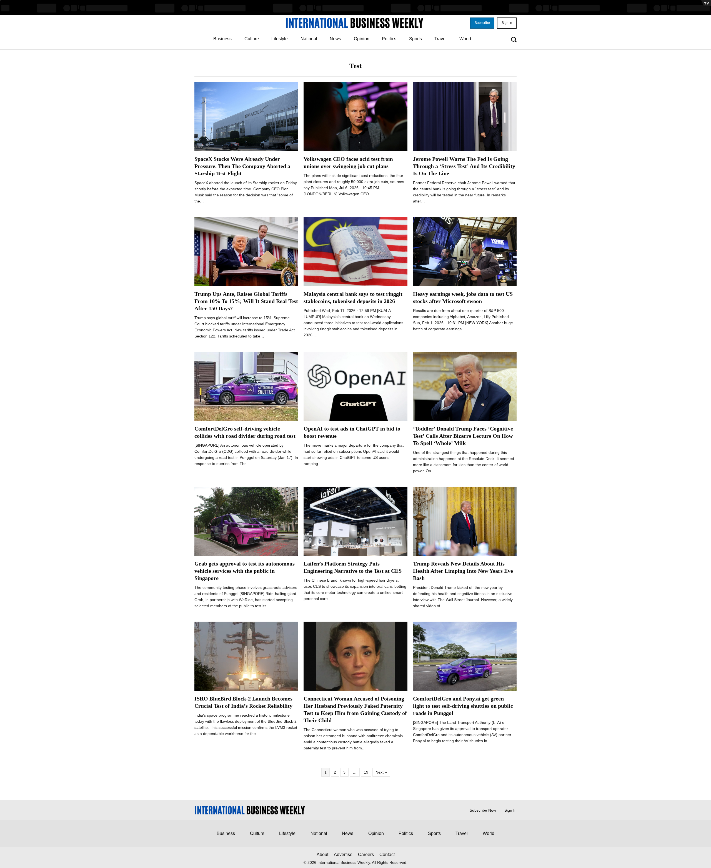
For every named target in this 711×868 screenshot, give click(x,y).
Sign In (510, 810)
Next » (381, 772)
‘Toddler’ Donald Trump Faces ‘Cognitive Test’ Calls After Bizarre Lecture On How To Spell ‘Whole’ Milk (463, 436)
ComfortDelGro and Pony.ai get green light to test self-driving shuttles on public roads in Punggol (463, 706)
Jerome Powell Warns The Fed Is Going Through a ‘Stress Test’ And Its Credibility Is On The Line (464, 166)
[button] (482, 23)
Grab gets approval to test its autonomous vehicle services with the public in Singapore (244, 571)
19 (366, 772)
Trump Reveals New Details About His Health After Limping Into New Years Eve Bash (463, 571)
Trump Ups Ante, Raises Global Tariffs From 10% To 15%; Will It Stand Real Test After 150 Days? (246, 301)
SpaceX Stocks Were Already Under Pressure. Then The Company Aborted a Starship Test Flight (242, 166)
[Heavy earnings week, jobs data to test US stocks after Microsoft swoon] (465, 251)
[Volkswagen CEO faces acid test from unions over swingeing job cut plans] (355, 116)
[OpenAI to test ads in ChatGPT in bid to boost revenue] (355, 386)
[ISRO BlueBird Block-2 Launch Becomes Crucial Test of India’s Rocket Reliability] (246, 656)
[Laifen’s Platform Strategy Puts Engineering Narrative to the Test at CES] (355, 521)
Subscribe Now (483, 810)
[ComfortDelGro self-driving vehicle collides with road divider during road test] (246, 386)
